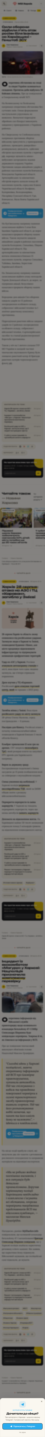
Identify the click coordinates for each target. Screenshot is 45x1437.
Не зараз (22, 1432)
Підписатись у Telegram (24, 1426)
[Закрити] (42, 1401)
